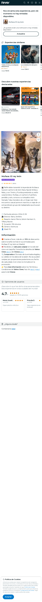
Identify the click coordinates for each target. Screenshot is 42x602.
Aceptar (8, 597)
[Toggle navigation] (39, 3)
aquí (8, 252)
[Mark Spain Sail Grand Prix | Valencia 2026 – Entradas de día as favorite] (37, 89)
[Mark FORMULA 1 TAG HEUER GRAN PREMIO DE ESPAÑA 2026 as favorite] (17, 89)
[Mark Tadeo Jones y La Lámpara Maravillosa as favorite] (17, 47)
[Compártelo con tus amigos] (38, 135)
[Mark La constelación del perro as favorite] (37, 47)
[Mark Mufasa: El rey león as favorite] (38, 140)
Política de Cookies (30, 587)
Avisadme (21, 34)
